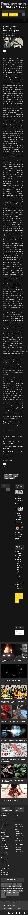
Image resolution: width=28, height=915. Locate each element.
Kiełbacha (9, 888)
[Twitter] (7, 15)
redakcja (20, 908)
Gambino (12, 478)
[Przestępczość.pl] (14, 5)
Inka (7, 895)
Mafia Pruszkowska (8, 460)
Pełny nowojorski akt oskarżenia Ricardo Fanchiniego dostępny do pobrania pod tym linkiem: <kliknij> (13, 424)
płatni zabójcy (20, 582)
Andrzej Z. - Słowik (8, 457)
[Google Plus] (13, 15)
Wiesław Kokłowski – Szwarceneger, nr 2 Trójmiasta (19, 500)
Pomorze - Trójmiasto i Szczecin (20, 571)
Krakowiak (16, 892)
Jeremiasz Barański (6, 890)
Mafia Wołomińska (18, 888)
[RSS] (3, 15)
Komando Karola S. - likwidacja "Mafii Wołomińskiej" (12, 780)
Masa (14, 884)
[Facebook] (9, 15)
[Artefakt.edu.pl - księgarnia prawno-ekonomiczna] (19, 633)
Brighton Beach (7, 476)
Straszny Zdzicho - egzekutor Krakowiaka (13, 721)
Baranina (16, 476)
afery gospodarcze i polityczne (20, 586)
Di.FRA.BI (6, 478)
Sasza (3, 895)
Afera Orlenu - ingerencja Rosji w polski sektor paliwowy (13, 760)
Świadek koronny (16, 886)
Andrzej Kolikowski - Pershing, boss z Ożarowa (18, 536)
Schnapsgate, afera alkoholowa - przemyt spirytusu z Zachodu (13, 701)
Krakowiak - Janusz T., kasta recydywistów (14, 741)
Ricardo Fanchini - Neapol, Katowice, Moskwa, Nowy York (11, 28)
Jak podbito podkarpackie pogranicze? (12, 800)
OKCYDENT (4, 823)
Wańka (20, 890)
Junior (11, 895)
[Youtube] (16, 15)
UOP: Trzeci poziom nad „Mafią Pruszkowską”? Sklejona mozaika (11, 681)
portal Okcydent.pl (9, 908)
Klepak (16, 895)
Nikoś (9, 886)
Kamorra (16, 474)
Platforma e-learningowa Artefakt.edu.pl (19, 849)
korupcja (15, 890)
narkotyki (8, 892)
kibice (3, 892)
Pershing (4, 886)
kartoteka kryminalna (9, 905)
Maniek (3, 897)
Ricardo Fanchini (8, 474)
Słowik (3, 888)
